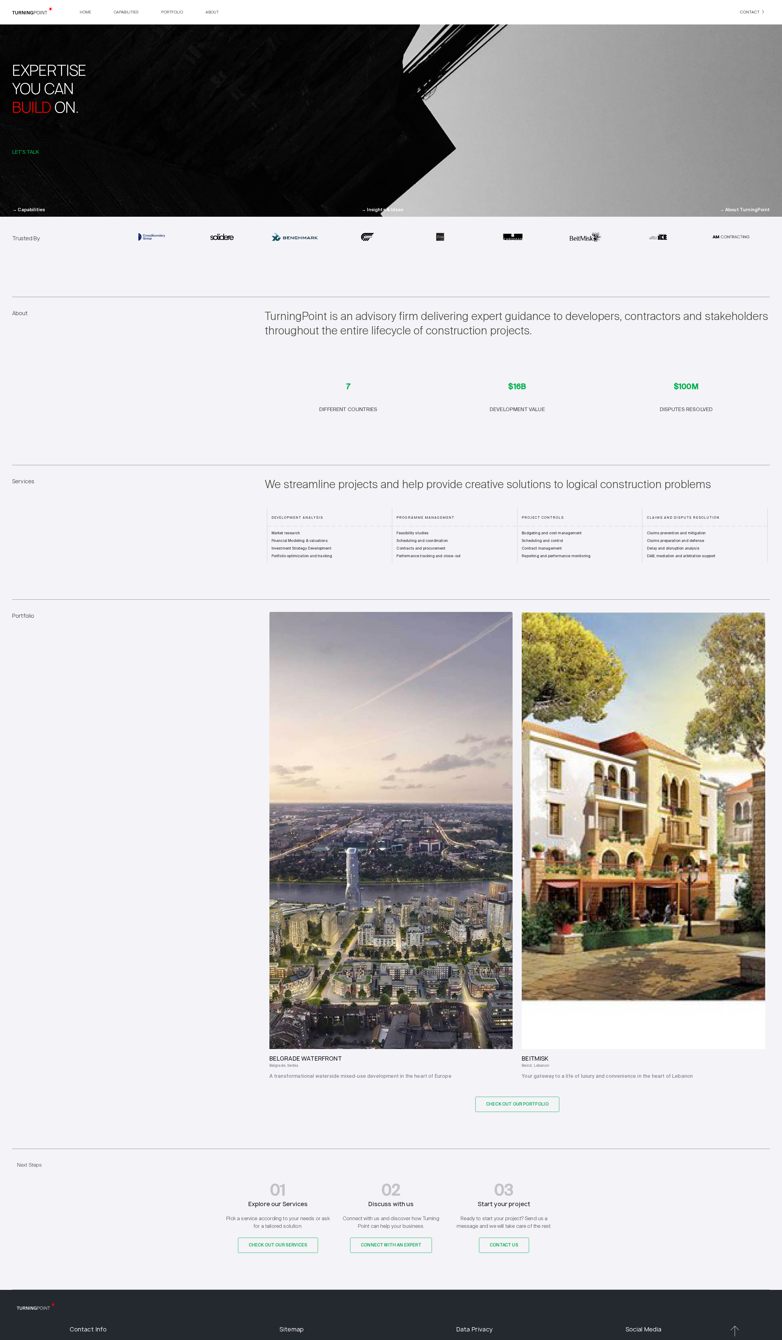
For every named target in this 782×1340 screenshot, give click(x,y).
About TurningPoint (745, 210)
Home (85, 12)
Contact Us (504, 1245)
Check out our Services (278, 1245)
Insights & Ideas (382, 210)
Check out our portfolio (517, 1104)
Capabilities (126, 12)
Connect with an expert (391, 1245)
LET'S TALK (25, 152)
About (212, 12)
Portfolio (172, 12)
